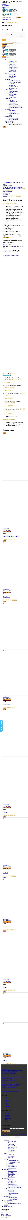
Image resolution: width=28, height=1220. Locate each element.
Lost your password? (7, 43)
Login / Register (8, 1206)
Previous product (7, 185)
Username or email (7, 25)
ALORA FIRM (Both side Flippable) (12, 188)
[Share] (2, 1217)
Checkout (7, 1106)
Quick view (6, 528)
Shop (6, 1098)
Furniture (7, 1115)
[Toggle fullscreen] (4, 1217)
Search (18, 17)
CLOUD (5, 873)
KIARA (5, 1061)
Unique (5, 196)
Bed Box (7, 1119)
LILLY (4, 926)
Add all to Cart (7, 375)
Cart (6, 1104)
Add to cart (6, 237)
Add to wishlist (7, 245)
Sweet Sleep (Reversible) (11, 536)
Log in (3, 40)
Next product (6, 193)
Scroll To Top (4, 1214)
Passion (5, 812)
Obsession (6, 704)
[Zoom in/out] (6, 1217)
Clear (19, 234)
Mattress (8, 182)
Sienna (5, 987)
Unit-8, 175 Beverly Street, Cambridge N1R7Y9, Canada (12, 1070)
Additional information (12, 417)
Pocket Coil (14, 182)
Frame (6, 1121)
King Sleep (6, 597)
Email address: (6, 1128)
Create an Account (12, 22)
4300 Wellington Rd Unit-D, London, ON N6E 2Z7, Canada (12, 1084)
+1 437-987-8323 (8, 1087)
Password (5, 30)
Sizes (4, 234)
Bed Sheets (8, 1118)
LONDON (4, 4)
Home (4, 182)
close (2, 1212)
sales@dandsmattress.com (11, 1091)
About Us (7, 1101)
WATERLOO (5, 7)
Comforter (7, 1116)
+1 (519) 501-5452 (9, 1073)
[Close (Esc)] (1, 1217)
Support (7, 1100)
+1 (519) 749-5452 (9, 1080)
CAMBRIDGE (5, 6)
